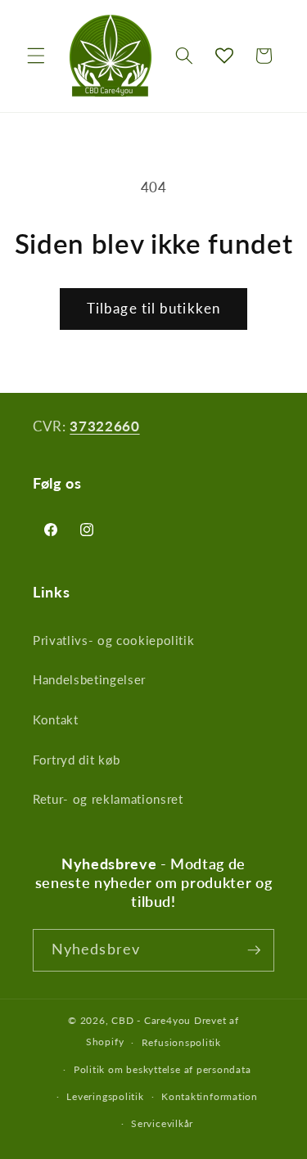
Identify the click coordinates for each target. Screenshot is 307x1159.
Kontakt (56, 719)
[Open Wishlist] (224, 55)
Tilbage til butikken (153, 308)
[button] (36, 55)
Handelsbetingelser (89, 679)
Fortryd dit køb (76, 759)
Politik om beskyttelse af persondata (162, 1069)
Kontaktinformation (209, 1096)
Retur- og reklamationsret (108, 798)
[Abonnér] (253, 950)
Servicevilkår (162, 1123)
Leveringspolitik (104, 1096)
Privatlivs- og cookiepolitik (113, 640)
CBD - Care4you (151, 1020)
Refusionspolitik (181, 1042)
